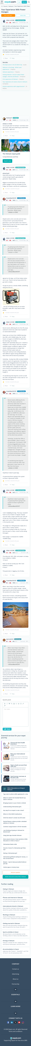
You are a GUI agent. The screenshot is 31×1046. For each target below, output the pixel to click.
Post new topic (8, 15)
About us (15, 979)
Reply (13, 58)
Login (19, 2)
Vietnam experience (8, 72)
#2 (27, 120)
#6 (27, 324)
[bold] (4, 704)
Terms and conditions (15, 1031)
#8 (27, 492)
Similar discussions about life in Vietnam (15, 876)
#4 (27, 200)
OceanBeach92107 (11, 198)
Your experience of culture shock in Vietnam (15, 82)
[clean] (4, 706)
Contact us (15, 969)
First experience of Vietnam (10, 79)
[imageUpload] (14, 704)
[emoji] (16, 704)
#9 (27, 552)
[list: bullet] (18, 704)
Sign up (24, 2)
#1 (27, 22)
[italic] (7, 704)
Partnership (15, 984)
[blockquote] (9, 704)
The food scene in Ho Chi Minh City (12, 65)
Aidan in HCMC (10, 20)
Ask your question (15, 872)
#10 (27, 582)
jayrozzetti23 (9, 639)
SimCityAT (9, 117)
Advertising (15, 974)
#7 (27, 393)
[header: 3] (21, 704)
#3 (27, 169)
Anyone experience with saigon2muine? (14, 86)
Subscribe (23, 15)
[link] (11, 704)
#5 (27, 240)
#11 (27, 641)
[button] (23, 704)
